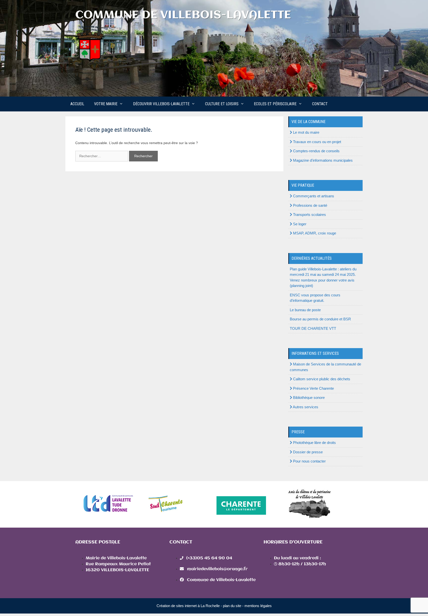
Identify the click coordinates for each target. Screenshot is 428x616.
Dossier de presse (307, 452)
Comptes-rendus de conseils (316, 151)
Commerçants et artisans (313, 196)
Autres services (305, 407)
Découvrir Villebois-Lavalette (161, 104)
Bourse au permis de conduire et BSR (320, 319)
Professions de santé (309, 205)
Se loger (299, 224)
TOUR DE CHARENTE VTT (313, 328)
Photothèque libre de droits (314, 442)
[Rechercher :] (102, 156)
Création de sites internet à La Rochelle (188, 606)
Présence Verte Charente (313, 388)
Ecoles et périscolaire (275, 104)
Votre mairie (105, 104)
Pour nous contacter (309, 461)
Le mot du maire (305, 132)
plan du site (232, 606)
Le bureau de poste (305, 310)
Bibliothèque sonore (308, 397)
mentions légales (258, 606)
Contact (320, 104)
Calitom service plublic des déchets (321, 379)
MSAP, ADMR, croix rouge (314, 233)
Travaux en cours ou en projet (316, 142)
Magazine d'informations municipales (322, 160)
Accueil (77, 104)
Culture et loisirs (222, 104)
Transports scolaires (309, 214)
